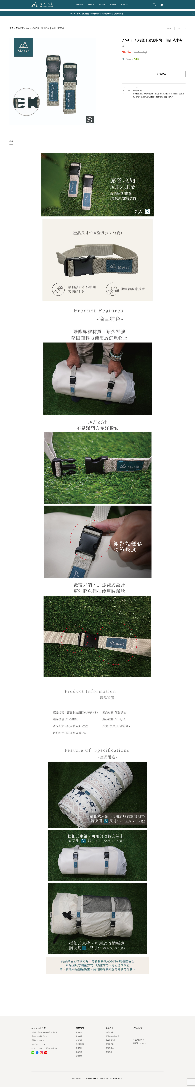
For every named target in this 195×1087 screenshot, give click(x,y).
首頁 (11, 28)
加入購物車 (161, 74)
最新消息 (102, 4)
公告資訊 (79, 1032)
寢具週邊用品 (138, 91)
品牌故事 (79, 4)
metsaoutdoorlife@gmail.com (47, 1048)
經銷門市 (124, 4)
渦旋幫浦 (168, 94)
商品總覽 (91, 4)
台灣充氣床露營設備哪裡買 (153, 97)
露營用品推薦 (148, 94)
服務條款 (79, 1048)
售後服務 (113, 4)
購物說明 (79, 1052)
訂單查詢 (79, 1056)
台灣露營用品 (138, 94)
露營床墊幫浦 (168, 97)
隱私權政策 (80, 1044)
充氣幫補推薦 (159, 94)
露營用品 (139, 97)
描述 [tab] (11, 141)
